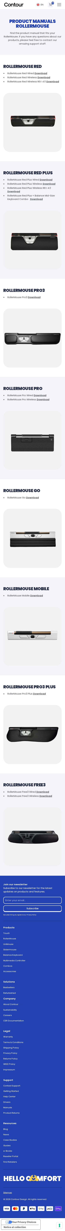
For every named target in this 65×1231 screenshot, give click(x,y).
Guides (7, 1145)
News (6, 1134)
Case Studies (10, 1139)
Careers (7, 1015)
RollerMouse (9, 938)
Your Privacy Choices (24, 1222)
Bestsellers (9, 987)
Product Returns (11, 1112)
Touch (6, 933)
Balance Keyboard (13, 954)
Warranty (8, 1036)
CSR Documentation (13, 1020)
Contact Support (11, 1085)
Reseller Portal (10, 1156)
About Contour (10, 1004)
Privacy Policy (10, 1053)
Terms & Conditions (13, 1042)
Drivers (6, 1102)
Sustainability (10, 1009)
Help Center (9, 1096)
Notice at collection (15, 1227)
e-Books (7, 1150)
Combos (7, 965)
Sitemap (7, 1192)
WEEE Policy (9, 1064)
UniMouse (8, 944)
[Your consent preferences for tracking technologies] (59, 1225)
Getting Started (11, 1091)
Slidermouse (9, 949)
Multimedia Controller (14, 960)
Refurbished (9, 993)
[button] (39, 4)
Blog (5, 1129)
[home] (13, 4)
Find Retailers (10, 1161)
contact (47, 40)
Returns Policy (10, 1058)
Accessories (9, 971)
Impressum (9, 1069)
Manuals (7, 1107)
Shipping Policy (11, 1047)
